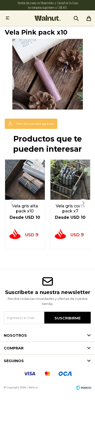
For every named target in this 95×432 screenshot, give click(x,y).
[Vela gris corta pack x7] (70, 179)
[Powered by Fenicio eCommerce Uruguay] (83, 387)
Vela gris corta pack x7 (70, 208)
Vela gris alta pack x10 (25, 208)
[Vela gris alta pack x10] (25, 179)
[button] (83, 203)
